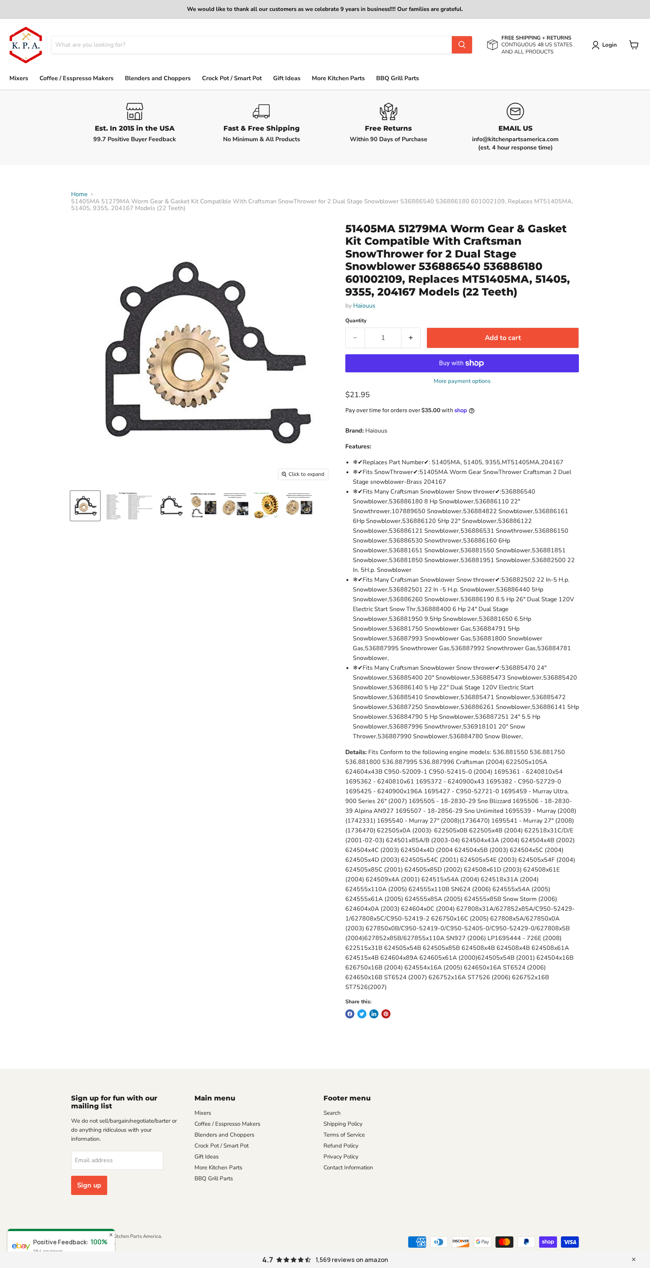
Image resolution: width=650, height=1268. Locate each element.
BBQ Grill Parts (397, 78)
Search (332, 1113)
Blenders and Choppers (158, 78)
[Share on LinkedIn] (373, 1013)
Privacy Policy (340, 1156)
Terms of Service (344, 1134)
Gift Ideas (287, 78)
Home (79, 194)
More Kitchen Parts (338, 78)
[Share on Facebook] (349, 1013)
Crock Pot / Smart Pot (232, 78)
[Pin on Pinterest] (385, 1013)
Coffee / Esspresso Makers (76, 78)
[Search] (462, 44)
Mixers (18, 78)
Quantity (355, 321)
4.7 (267, 1259)
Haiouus (364, 306)
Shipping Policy (343, 1124)
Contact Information (348, 1167)
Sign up (89, 1185)
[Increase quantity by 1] (411, 338)
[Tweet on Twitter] (361, 1013)
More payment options (462, 381)
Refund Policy (340, 1145)
